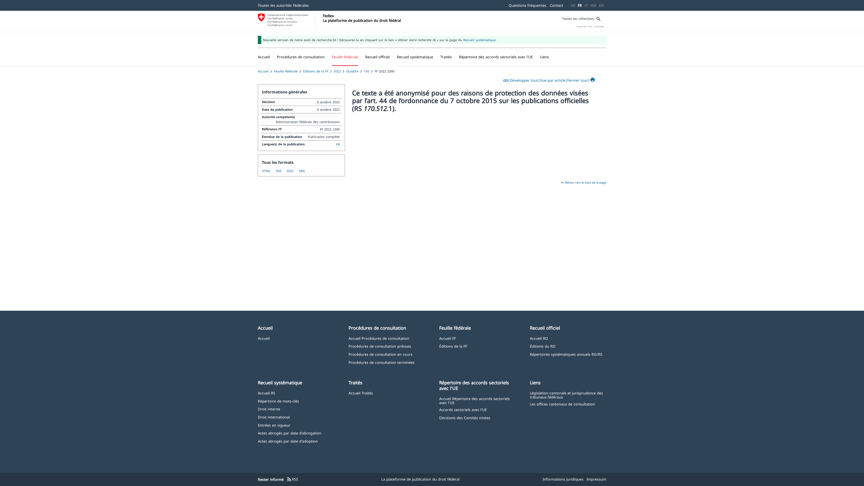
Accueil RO (539, 338)
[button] (300, 57)
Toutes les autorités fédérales (283, 5)
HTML (266, 171)
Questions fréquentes (527, 5)
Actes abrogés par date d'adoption (288, 441)
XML (302, 171)
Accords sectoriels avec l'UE (463, 409)
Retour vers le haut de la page (583, 182)
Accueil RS (266, 393)
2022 (337, 71)
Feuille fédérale (286, 71)
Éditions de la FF (315, 71)
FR (580, 5)
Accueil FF (447, 338)
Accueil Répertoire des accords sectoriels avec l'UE (474, 400)
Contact (556, 5)
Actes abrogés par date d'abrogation (289, 433)
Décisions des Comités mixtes (464, 417)
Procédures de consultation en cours (380, 354)
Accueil (263, 71)
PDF (278, 171)
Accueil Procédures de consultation (379, 338)
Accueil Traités (361, 393)
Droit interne (269, 409)
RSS (292, 479)
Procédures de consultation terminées (382, 362)
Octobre (352, 71)
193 (366, 71)
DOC (290, 171)
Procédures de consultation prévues (380, 346)
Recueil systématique (479, 40)
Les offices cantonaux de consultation (562, 404)
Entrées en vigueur (274, 425)
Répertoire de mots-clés (278, 401)
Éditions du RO (543, 346)
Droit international (274, 417)
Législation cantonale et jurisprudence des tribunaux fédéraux (566, 395)
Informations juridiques (563, 479)
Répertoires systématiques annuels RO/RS (566, 354)
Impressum (596, 479)
